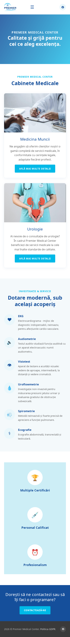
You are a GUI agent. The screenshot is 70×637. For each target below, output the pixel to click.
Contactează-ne (35, 610)
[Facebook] (63, 629)
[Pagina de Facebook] (62, 7)
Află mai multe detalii (35, 168)
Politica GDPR (47, 629)
